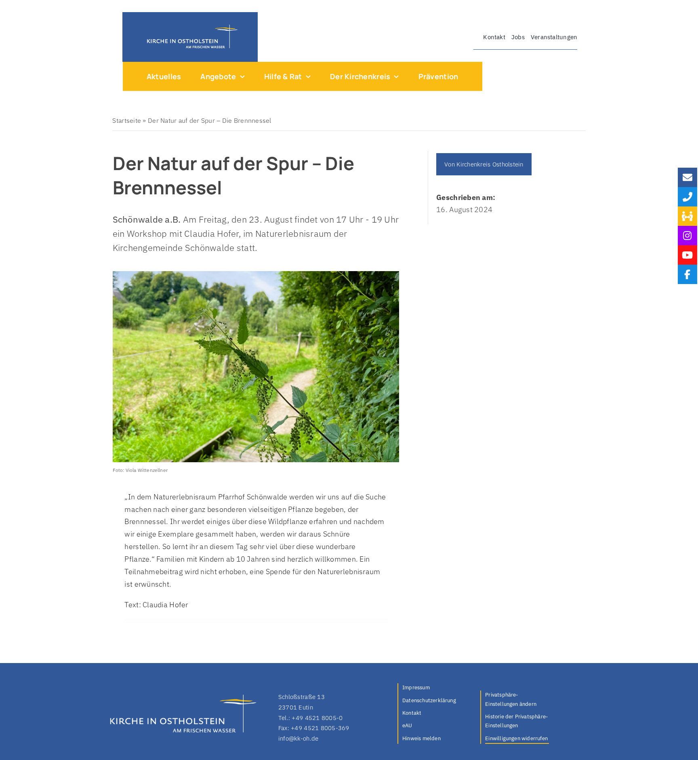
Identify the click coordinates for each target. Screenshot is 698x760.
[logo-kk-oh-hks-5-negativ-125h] (190, 26)
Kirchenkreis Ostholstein (489, 164)
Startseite (126, 120)
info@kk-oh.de (298, 738)
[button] (517, 700)
